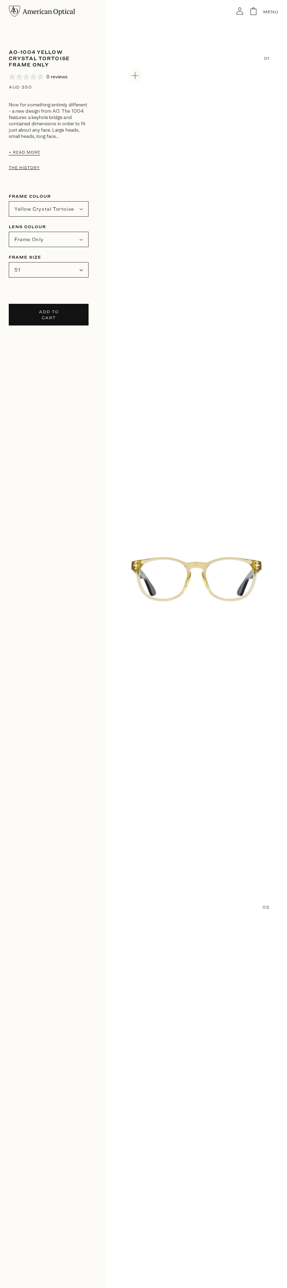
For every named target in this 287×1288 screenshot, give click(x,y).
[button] (246, 11)
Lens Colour (27, 226)
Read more (24, 151)
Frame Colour (30, 196)
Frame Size (25, 256)
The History (24, 167)
